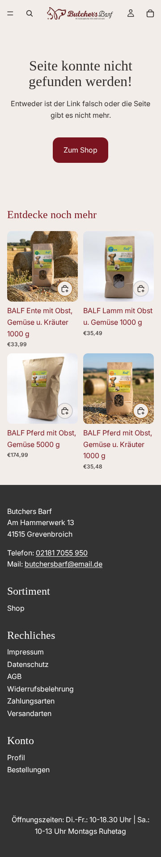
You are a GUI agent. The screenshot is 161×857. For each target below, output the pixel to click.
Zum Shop (80, 149)
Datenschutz (28, 664)
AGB (14, 676)
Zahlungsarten (31, 700)
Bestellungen (28, 769)
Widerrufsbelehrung (40, 688)
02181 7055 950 (62, 552)
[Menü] (10, 13)
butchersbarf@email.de (63, 563)
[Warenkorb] (150, 13)
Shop (16, 608)
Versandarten (29, 713)
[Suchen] (29, 13)
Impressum (25, 651)
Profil (16, 757)
